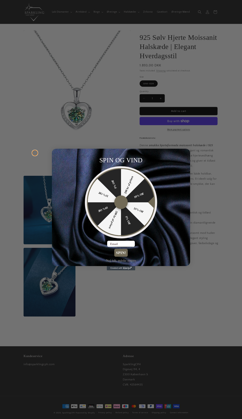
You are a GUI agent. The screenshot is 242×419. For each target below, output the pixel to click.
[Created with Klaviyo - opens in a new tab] (121, 268)
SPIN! (121, 252)
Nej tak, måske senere (121, 260)
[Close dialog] (35, 153)
